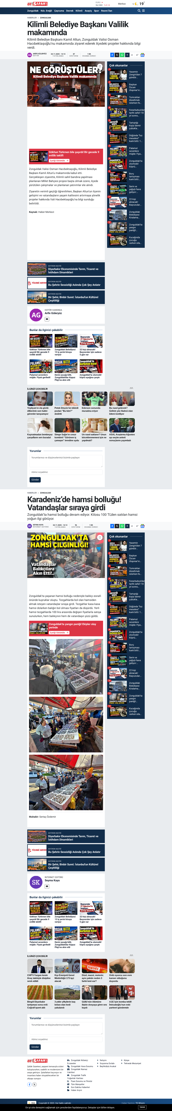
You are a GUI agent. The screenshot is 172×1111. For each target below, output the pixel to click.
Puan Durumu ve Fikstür (81, 1081)
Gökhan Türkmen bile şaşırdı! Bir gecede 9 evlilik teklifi (40, 352)
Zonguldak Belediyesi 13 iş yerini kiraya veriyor (65, 352)
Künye (126, 1060)
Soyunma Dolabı (107, 1063)
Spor (96, 10)
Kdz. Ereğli (46, 10)
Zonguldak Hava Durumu (82, 1066)
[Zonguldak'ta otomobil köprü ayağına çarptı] (91, 366)
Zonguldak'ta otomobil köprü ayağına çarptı (90, 376)
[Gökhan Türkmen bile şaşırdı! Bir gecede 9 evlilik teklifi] (41, 340)
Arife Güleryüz (53, 313)
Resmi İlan (106, 10)
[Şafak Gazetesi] (37, 4)
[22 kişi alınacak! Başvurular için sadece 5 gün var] (91, 340)
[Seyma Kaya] (36, 882)
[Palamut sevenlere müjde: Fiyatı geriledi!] (41, 366)
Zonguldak (32, 10)
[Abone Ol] (142, 55)
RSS (33, 1103)
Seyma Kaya (52, 880)
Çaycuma (59, 10)
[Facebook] (29, 1084)
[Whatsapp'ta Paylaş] (122, 55)
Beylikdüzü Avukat (108, 1066)
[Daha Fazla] (127, 55)
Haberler (32, 18)
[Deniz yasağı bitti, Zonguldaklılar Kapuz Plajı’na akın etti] (66, 366)
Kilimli (79, 10)
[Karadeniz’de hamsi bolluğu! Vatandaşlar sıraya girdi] (66, 555)
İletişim (103, 1060)
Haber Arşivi (76, 1090)
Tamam (142, 1107)
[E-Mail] (47, 319)
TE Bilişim (140, 1103)
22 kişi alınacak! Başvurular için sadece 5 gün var (91, 352)
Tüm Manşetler (77, 1084)
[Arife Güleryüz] (36, 314)
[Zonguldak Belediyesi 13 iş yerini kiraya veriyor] (66, 340)
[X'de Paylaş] (117, 55)
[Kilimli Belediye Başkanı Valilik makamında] (66, 84)
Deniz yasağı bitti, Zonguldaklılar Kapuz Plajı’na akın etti (65, 377)
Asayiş (88, 10)
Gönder (35, 479)
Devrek (69, 10)
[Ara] (139, 11)
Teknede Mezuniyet (132, 1063)
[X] (34, 1084)
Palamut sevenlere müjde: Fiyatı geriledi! (40, 376)
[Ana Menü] (143, 11)
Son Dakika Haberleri (80, 1087)
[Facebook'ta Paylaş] (112, 55)
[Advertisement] (78, 127)
